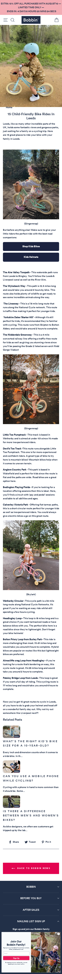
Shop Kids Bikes (31, 246)
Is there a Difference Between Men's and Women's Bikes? (31, 815)
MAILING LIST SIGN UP (31, 921)
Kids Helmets (31, 257)
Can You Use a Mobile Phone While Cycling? (31, 778)
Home (9, 107)
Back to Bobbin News (33, 868)
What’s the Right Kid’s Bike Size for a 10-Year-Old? (30, 743)
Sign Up (16, 958)
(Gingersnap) (31, 223)
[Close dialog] (58, 934)
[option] (31, 7)
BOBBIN (31, 887)
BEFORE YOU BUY (31, 898)
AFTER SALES (31, 910)
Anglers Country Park (14, 469)
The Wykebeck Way (14, 286)
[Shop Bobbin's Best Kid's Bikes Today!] (31, 184)
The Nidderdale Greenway (17, 334)
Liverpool (26, 713)
